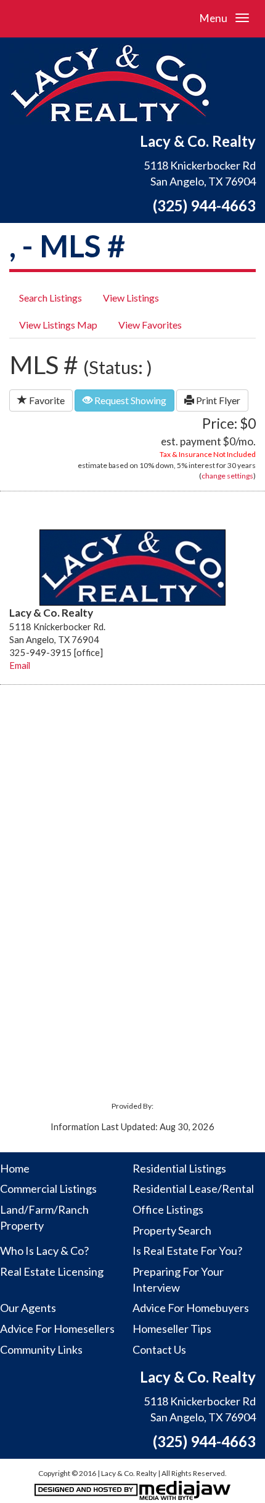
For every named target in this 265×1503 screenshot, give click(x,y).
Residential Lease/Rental (193, 1188)
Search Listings (50, 297)
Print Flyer (217, 400)
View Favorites (150, 324)
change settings (227, 475)
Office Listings (167, 1209)
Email (19, 665)
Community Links (41, 1349)
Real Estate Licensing (52, 1271)
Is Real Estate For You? (187, 1250)
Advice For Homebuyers (190, 1307)
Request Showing (129, 400)
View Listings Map (58, 324)
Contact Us (159, 1349)
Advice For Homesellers (57, 1328)
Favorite (46, 400)
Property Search (171, 1230)
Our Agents (28, 1307)
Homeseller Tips (171, 1328)
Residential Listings (179, 1168)
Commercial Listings (48, 1188)
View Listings (131, 297)
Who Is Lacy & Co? (44, 1250)
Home (15, 1168)
